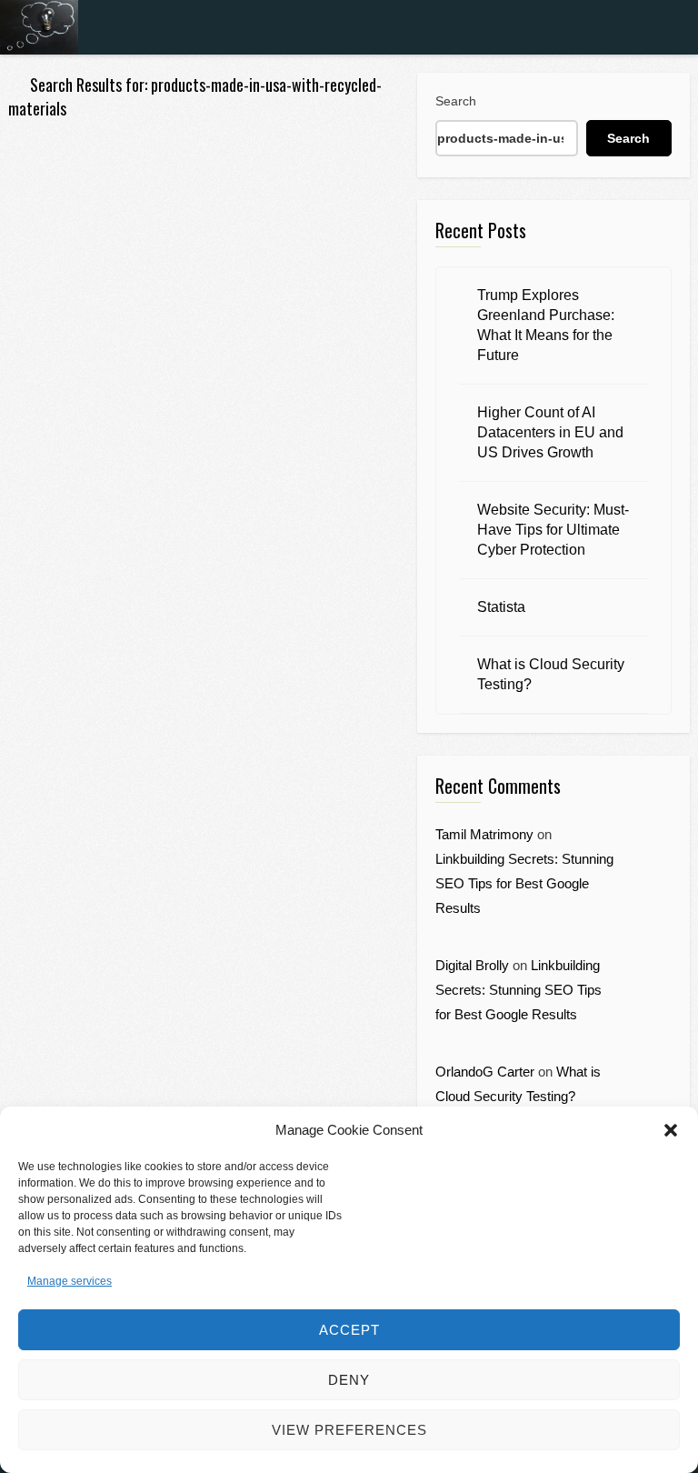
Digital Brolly (472, 965)
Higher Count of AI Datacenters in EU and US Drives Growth (550, 432)
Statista (501, 607)
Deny (349, 1380)
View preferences (349, 1430)
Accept (349, 1330)
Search (455, 101)
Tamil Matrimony (484, 834)
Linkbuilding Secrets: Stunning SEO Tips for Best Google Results (524, 883)
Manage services (69, 1281)
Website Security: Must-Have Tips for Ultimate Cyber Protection (553, 529)
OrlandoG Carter (484, 1071)
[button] (671, 1130)
